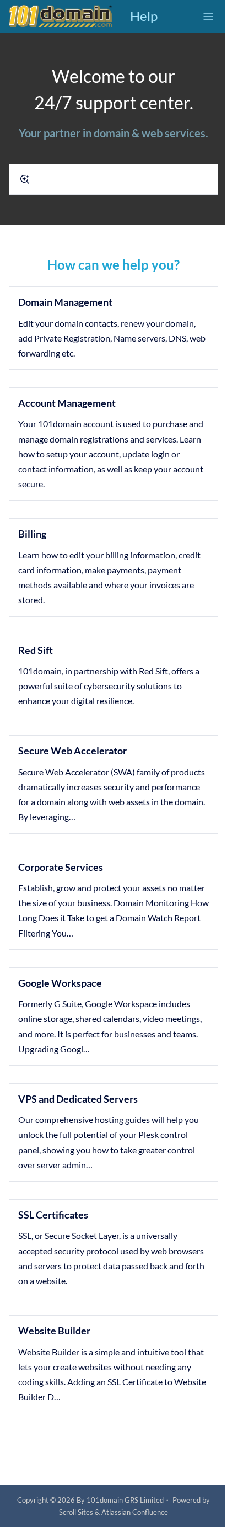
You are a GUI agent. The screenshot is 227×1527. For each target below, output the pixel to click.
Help (144, 16)
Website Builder (54, 1330)
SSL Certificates (53, 1215)
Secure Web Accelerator (72, 750)
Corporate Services (60, 867)
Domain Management (65, 302)
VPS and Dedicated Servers (78, 1099)
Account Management (67, 403)
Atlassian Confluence (134, 1512)
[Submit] (25, 179)
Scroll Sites (76, 1512)
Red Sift (35, 650)
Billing (32, 534)
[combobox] (113, 179)
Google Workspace (60, 983)
